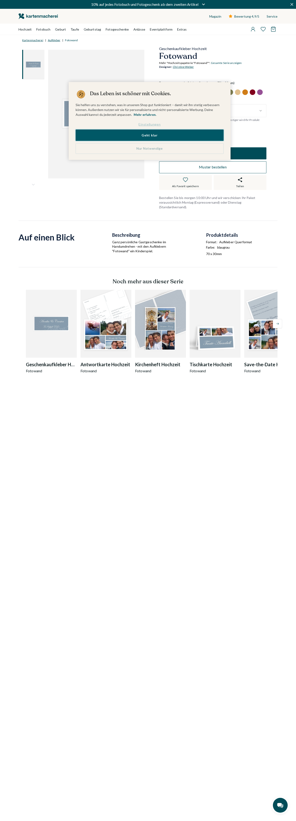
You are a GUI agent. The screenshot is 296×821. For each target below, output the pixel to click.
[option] (237, 92)
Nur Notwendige (149, 149)
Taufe (75, 29)
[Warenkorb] (273, 29)
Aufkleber (54, 40)
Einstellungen (149, 124)
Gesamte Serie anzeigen (226, 63)
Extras (182, 29)
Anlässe (139, 29)
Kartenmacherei (32, 40)
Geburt (60, 29)
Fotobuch (43, 29)
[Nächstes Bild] (33, 184)
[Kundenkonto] (253, 29)
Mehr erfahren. (145, 115)
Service (272, 16)
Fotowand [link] (71, 40)
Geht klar (149, 135)
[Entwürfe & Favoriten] (263, 29)
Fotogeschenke (117, 29)
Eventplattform (161, 29)
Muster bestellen (213, 167)
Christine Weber (183, 67)
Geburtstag (92, 29)
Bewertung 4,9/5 (246, 16)
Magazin (215, 16)
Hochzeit (25, 29)
